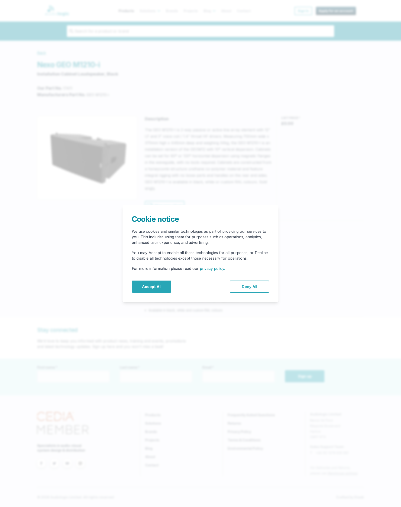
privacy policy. (212, 268)
